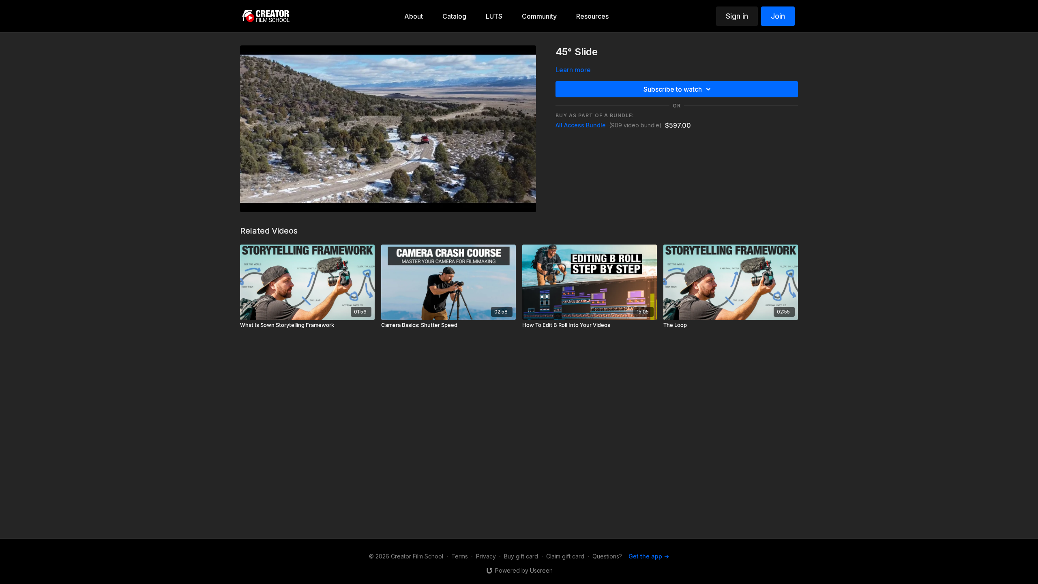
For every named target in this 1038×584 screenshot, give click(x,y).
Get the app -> (648, 556)
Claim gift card (565, 556)
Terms (459, 556)
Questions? (607, 556)
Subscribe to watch (672, 89)
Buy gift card (521, 556)
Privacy (486, 556)
